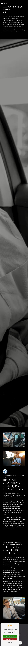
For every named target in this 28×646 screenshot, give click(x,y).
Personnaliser (10, 642)
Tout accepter (10, 636)
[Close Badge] (21, 641)
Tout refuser (10, 639)
